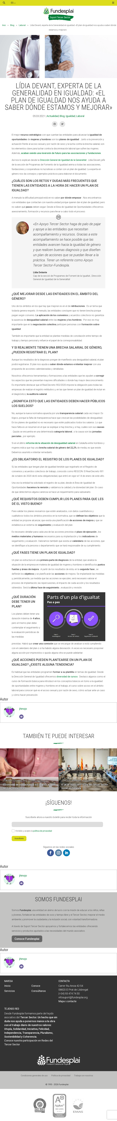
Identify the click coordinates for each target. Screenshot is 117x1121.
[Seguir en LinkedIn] (66, 852)
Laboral (22, 25)
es (12, 2)
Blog (12, 25)
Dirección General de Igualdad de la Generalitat (63, 160)
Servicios (9, 990)
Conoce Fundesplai (27, 939)
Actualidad (53, 116)
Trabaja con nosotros (83, 1075)
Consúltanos (38, 990)
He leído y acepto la (33, 831)
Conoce (35, 985)
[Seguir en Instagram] (58, 852)
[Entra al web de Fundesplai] (58, 1064)
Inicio (7, 985)
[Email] (21, 717)
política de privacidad (42, 831)
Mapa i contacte (67, 1001)
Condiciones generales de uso (34, 1075)
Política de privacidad (60, 1075)
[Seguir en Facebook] (50, 852)
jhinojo (23, 708)
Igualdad (70, 116)
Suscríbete (19, 838)
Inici (4, 25)
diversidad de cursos (67, 676)
